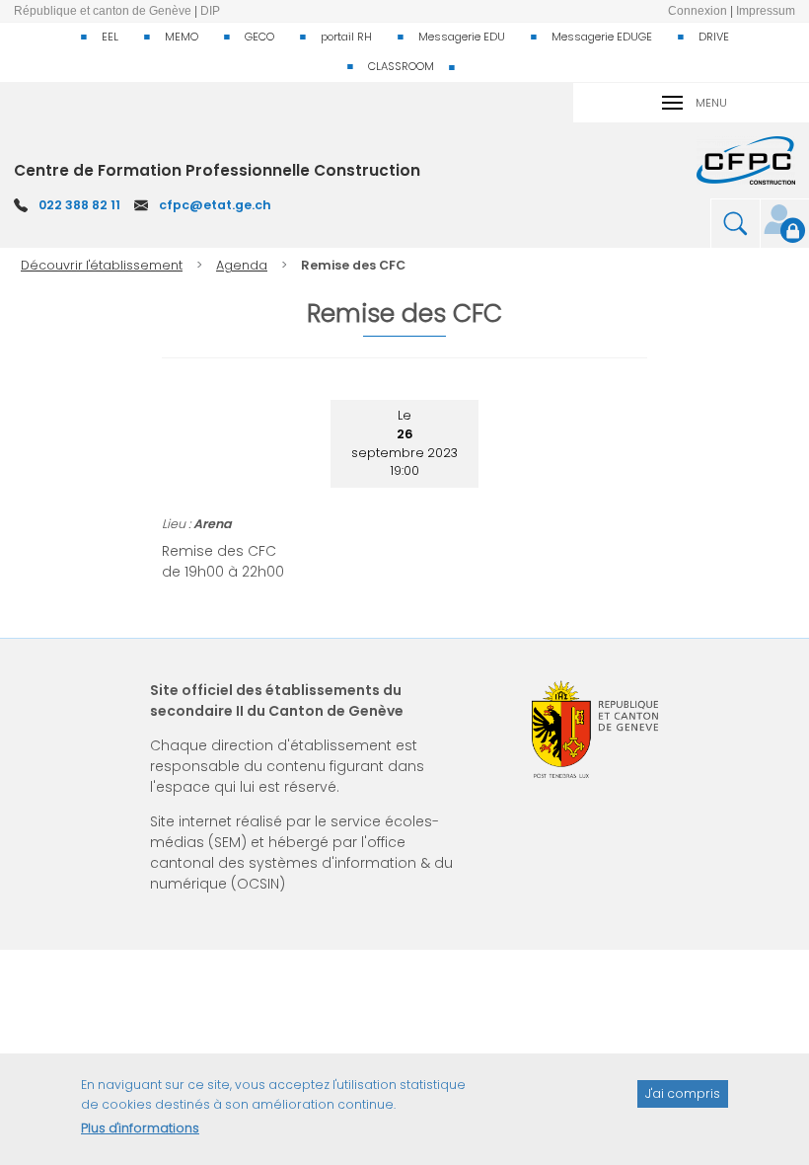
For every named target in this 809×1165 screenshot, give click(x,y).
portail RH (346, 36)
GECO (259, 36)
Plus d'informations (140, 1128)
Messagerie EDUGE (602, 36)
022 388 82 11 (79, 204)
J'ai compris (682, 1093)
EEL (110, 36)
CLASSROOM (401, 66)
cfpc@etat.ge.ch (215, 204)
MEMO (181, 36)
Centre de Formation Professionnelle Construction (217, 170)
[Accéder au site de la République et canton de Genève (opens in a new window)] (595, 729)
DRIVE (714, 36)
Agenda (241, 265)
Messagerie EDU (461, 36)
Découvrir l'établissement (102, 265)
